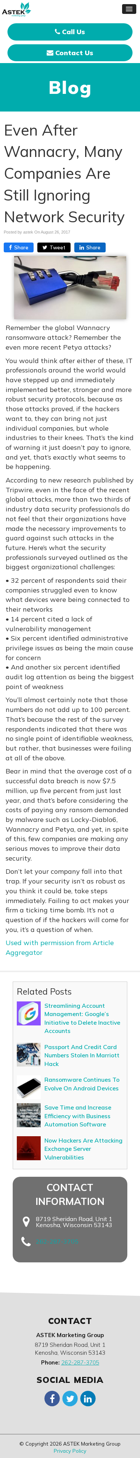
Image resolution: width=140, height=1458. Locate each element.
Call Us (72, 31)
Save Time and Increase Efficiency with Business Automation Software (77, 1116)
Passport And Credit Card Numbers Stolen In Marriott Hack (81, 1055)
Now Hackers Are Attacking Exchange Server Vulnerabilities (83, 1149)
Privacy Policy (70, 1450)
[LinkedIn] (88, 1398)
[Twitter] (70, 1398)
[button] (129, 9)
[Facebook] (52, 1398)
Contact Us (73, 52)
